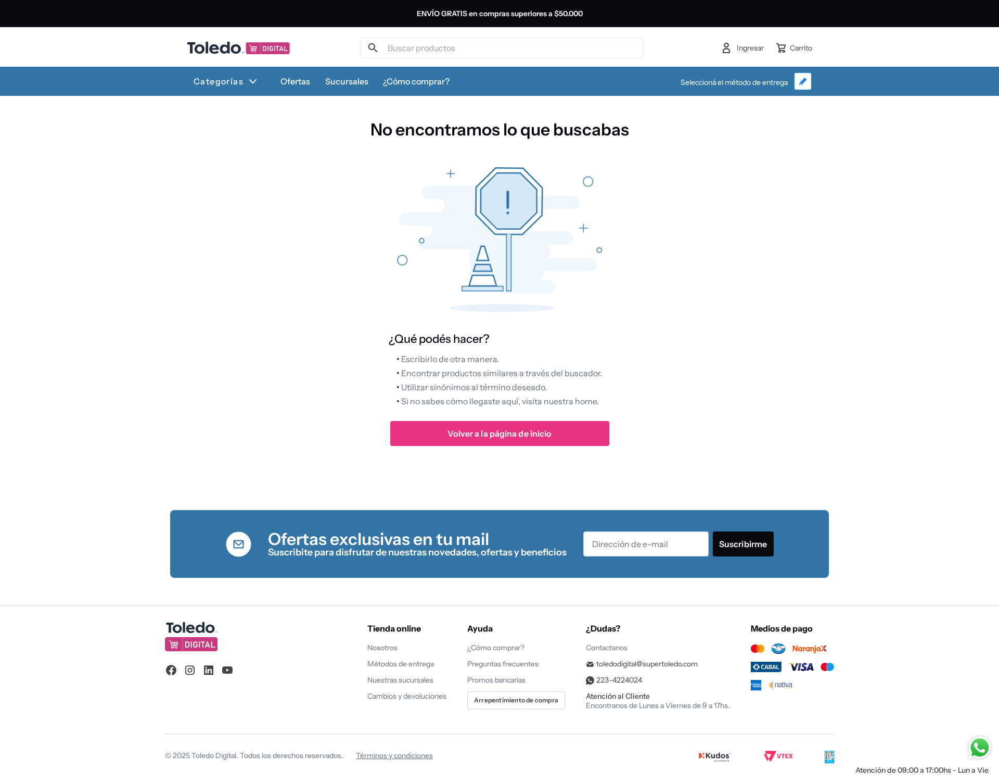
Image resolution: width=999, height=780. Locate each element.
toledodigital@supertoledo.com (647, 663)
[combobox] (501, 48)
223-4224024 (619, 680)
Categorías (219, 81)
